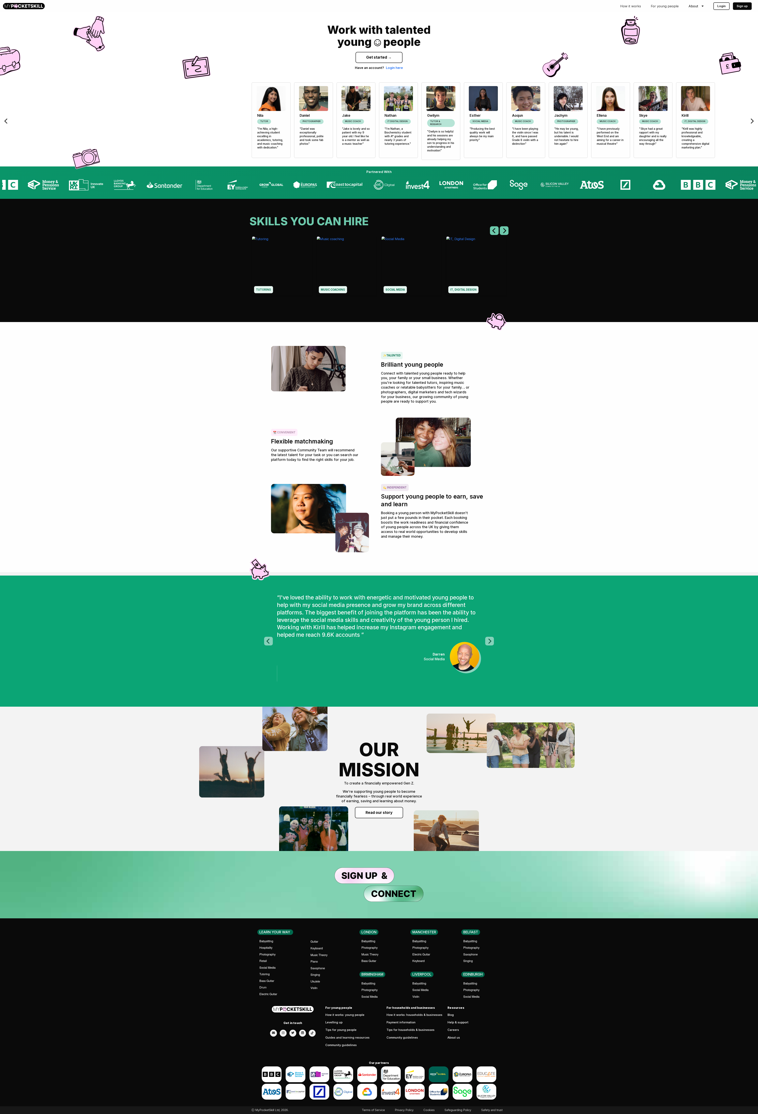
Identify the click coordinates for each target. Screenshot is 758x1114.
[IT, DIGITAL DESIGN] (476, 266)
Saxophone (318, 968)
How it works (630, 6)
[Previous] (6, 121)
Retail (263, 961)
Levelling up (333, 1022)
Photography (267, 954)
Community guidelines (341, 1045)
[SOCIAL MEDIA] (411, 266)
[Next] (751, 121)
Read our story (379, 812)
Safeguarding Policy (458, 1110)
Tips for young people (340, 1030)
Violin (314, 988)
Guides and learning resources (347, 1037)
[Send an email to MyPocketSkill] (273, 1033)
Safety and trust (492, 1110)
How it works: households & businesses (414, 1015)
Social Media (267, 967)
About (693, 6)
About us (453, 1037)
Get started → (379, 57)
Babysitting (266, 941)
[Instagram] (283, 1033)
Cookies (429, 1110)
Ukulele (315, 981)
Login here (394, 68)
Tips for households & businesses (410, 1030)
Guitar (314, 941)
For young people (665, 6)
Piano (314, 961)
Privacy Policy (404, 1110)
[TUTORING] (282, 266)
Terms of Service (373, 1110)
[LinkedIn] (302, 1033)
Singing (315, 974)
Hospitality (265, 947)
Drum (262, 987)
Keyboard (317, 948)
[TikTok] (312, 1033)
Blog (450, 1015)
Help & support (457, 1022)
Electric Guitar (268, 994)
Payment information (401, 1022)
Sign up (742, 6)
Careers (453, 1030)
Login (721, 6)
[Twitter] (292, 1033)
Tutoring (264, 974)
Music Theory (319, 955)
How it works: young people (344, 1015)
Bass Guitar (266, 981)
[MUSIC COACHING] (346, 266)
